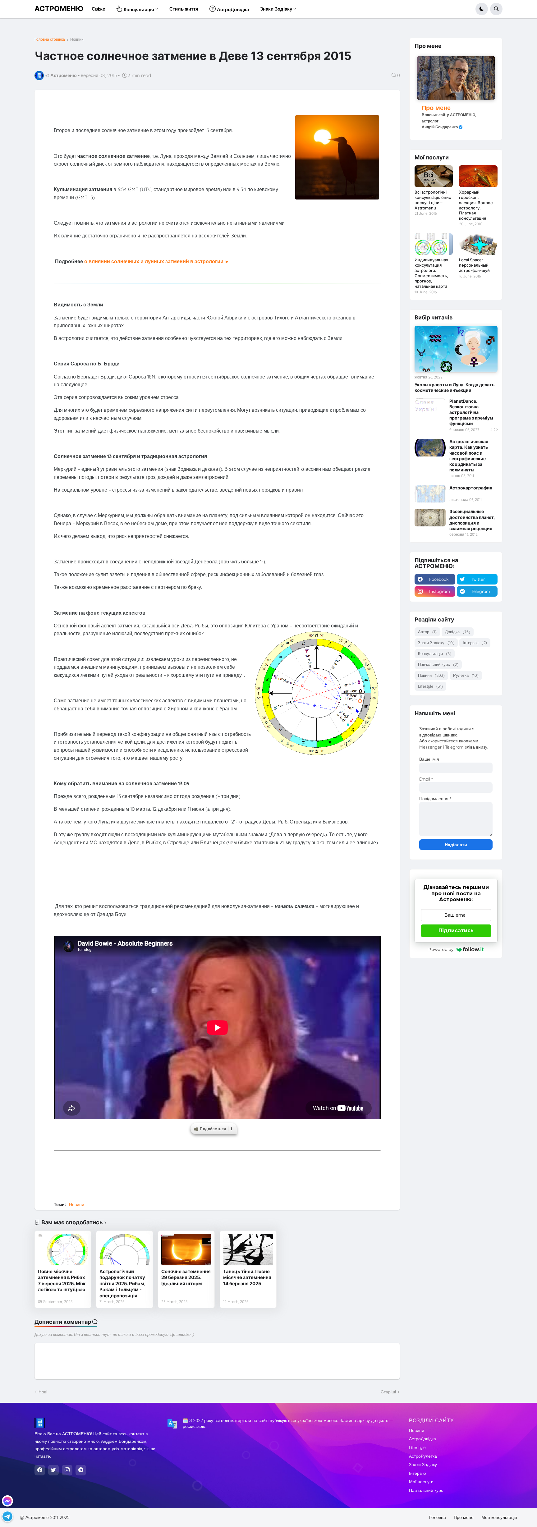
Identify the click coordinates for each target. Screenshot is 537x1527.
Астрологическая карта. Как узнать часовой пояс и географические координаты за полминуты (468, 455)
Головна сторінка (49, 39)
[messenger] (7, 1500)
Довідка (457, 631)
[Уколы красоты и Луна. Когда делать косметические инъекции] (456, 349)
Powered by (441, 949)
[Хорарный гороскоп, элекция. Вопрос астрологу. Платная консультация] (478, 176)
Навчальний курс (438, 664)
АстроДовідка (422, 1439)
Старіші (388, 1392)
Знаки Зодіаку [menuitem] (276, 9)
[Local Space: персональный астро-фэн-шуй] (478, 244)
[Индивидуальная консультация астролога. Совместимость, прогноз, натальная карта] (434, 244)
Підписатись (456, 930)
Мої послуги (421, 1481)
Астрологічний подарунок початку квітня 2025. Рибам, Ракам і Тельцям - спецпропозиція (122, 1283)
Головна (437, 1517)
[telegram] (81, 1470)
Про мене (436, 108)
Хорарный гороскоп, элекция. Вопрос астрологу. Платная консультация (476, 205)
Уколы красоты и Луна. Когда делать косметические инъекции (454, 387)
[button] (481, 9)
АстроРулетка (423, 1456)
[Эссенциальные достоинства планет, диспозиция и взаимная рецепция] (430, 517)
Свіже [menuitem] (98, 9)
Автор (427, 631)
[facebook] (39, 1470)
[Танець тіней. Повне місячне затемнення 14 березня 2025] (248, 1249)
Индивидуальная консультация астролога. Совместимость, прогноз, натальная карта (431, 273)
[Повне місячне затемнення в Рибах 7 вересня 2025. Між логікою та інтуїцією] (63, 1249)
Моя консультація (499, 1517)
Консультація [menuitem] (138, 9)
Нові (43, 1392)
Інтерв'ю (475, 642)
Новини (77, 39)
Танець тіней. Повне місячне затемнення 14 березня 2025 (247, 1277)
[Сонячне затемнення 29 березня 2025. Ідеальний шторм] (186, 1249)
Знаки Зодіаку (436, 642)
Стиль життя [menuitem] (183, 9)
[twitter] (53, 1470)
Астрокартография (470, 487)
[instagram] (67, 1470)
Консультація (434, 653)
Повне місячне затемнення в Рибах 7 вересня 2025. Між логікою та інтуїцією (61, 1280)
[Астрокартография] (430, 493)
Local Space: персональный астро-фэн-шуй (474, 265)
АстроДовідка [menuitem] (232, 9)
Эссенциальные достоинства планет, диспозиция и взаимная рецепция (472, 520)
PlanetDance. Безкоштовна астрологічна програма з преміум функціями (471, 412)
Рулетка (466, 675)
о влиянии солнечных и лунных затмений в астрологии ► (157, 261)
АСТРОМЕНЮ (58, 8)
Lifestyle (430, 686)
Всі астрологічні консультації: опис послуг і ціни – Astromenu (433, 200)
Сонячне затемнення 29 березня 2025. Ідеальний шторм (186, 1277)
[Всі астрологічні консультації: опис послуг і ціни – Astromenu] (434, 176)
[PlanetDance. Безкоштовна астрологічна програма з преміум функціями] (430, 407)
